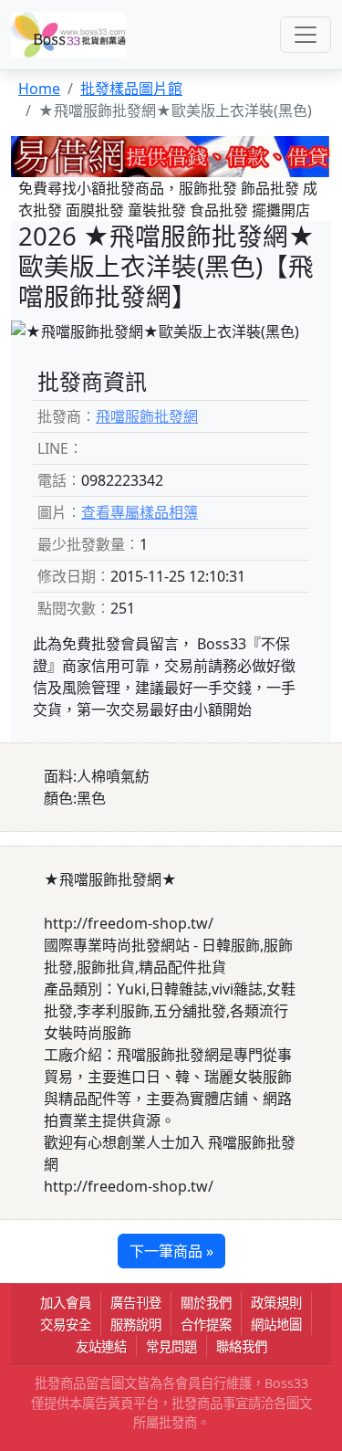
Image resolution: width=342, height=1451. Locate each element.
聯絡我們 (241, 1346)
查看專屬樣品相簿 (139, 512)
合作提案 (206, 1324)
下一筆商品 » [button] (171, 1251)
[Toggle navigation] (305, 34)
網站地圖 (276, 1324)
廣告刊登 (135, 1302)
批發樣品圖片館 (131, 89)
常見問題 (171, 1346)
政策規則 (276, 1302)
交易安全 (65, 1324)
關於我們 (206, 1302)
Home (39, 89)
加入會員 (65, 1302)
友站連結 (101, 1346)
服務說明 (135, 1324)
